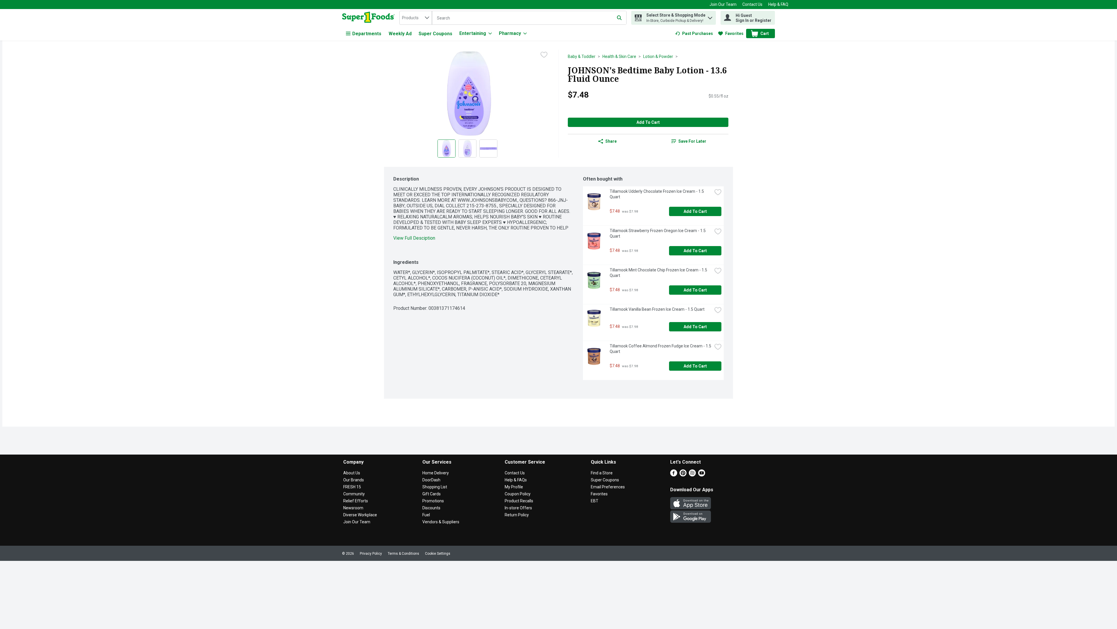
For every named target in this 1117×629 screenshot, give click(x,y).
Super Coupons (435, 33)
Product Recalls (519, 501)
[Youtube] (701, 475)
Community (354, 494)
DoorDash (431, 480)
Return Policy (517, 515)
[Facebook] (673, 475)
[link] (694, 33)
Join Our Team (723, 4)
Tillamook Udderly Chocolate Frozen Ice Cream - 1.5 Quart (657, 194)
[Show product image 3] (488, 148)
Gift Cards (431, 494)
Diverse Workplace (360, 515)
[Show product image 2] (467, 148)
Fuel (426, 515)
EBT (594, 501)
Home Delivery (435, 473)
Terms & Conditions (403, 554)
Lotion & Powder (658, 56)
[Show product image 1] (446, 148)
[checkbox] (543, 54)
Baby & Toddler (581, 56)
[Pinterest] (683, 475)
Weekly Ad (400, 33)
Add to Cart (648, 122)
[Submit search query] (619, 17)
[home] (369, 18)
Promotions (433, 501)
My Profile (514, 487)
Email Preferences (608, 487)
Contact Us (752, 4)
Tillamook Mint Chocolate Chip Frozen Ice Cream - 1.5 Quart (659, 273)
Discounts (431, 508)
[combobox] (415, 18)
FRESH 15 (352, 487)
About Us (351, 473)
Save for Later (692, 141)
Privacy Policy (371, 554)
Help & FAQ (778, 4)
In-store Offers (518, 508)
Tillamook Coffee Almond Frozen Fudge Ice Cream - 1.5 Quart (661, 349)
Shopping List (434, 487)
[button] (710, 16)
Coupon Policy (518, 494)
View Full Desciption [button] (414, 238)
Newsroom (353, 508)
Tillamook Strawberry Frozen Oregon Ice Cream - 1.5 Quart (658, 233)
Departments (366, 33)
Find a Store (602, 473)
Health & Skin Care (619, 56)
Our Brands (353, 480)
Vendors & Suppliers (440, 522)
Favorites (599, 494)
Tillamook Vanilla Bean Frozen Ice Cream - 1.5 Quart (657, 309)
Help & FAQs (516, 480)
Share (611, 141)
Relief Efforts (355, 501)
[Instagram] (692, 475)
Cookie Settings (437, 554)
